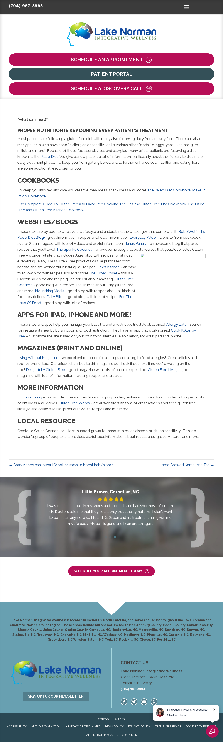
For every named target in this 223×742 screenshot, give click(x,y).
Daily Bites (56, 296)
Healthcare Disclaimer (83, 726)
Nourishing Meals (49, 291)
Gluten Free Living (163, 370)
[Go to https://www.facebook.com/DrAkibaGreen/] (124, 701)
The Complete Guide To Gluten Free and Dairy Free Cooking (67, 204)
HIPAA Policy (114, 726)
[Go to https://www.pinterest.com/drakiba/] (154, 701)
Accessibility (17, 726)
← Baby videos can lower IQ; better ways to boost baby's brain (61, 465)
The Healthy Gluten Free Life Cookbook (152, 204)
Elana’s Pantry (135, 243)
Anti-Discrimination (46, 726)
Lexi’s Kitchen (108, 267)
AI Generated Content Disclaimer (111, 735)
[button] (111, 59)
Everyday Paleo (143, 237)
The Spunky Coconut (74, 249)
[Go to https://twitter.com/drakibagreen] (134, 701)
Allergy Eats (176, 324)
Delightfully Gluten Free (45, 370)
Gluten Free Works (74, 403)
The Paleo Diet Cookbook (169, 190)
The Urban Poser (103, 273)
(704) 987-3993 (26, 5)
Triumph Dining (29, 397)
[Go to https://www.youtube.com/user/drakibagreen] (144, 701)
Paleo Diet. (50, 156)
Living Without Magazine (37, 358)
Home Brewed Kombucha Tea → (186, 465)
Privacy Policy (139, 726)
